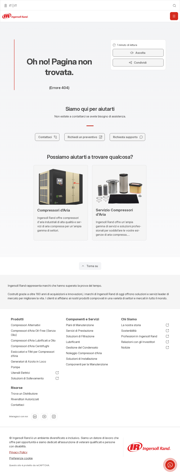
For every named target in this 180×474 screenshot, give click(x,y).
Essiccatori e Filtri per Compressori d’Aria (32, 354)
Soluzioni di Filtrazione (80, 336)
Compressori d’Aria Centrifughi (30, 346)
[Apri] (174, 16)
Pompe (15, 367)
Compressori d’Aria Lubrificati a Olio (33, 340)
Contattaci (17, 405)
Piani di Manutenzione (80, 325)
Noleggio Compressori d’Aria (84, 353)
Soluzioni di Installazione (81, 358)
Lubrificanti (73, 342)
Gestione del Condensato (82, 347)
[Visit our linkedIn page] (34, 416)
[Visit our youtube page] (44, 416)
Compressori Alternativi (25, 325)
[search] (174, 6)
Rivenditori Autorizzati (25, 399)
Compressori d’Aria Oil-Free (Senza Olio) (33, 333)
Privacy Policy (18, 452)
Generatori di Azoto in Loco (28, 361)
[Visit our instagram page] (53, 416)
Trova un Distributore (24, 393)
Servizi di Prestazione (79, 330)
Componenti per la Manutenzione (87, 364)
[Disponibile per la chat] (170, 465)
